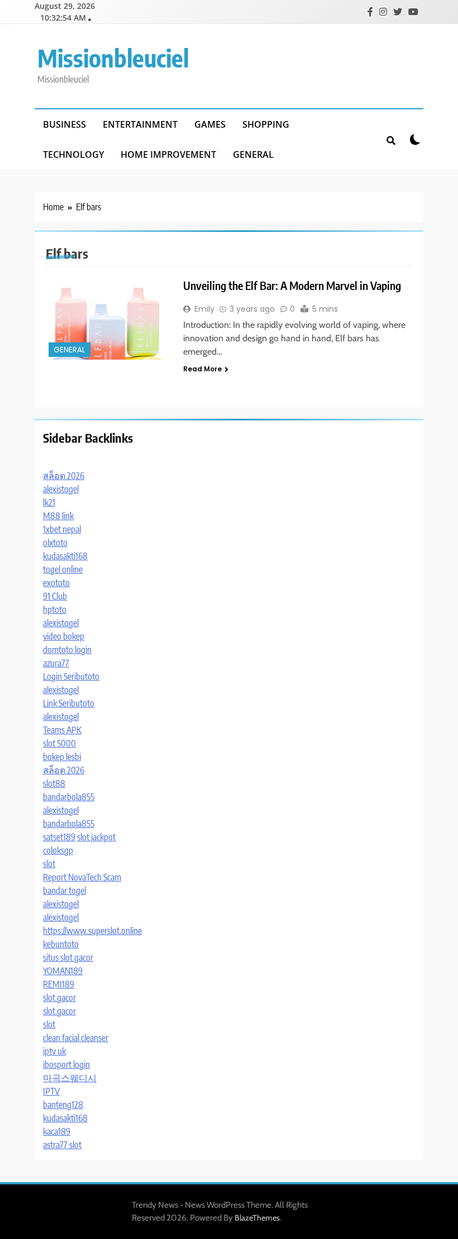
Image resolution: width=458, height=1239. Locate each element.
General (253, 154)
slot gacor (59, 997)
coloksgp (58, 850)
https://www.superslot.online (92, 930)
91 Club (55, 596)
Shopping (265, 124)
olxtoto (55, 542)
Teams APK (62, 729)
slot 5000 (59, 743)
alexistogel (61, 489)
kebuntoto (61, 944)
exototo (56, 582)
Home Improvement (168, 154)
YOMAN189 (63, 970)
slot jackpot (96, 837)
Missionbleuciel (113, 57)
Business (64, 124)
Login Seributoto (71, 676)
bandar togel (64, 890)
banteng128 (63, 1104)
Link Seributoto (68, 703)
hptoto (54, 609)
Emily (204, 308)
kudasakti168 (65, 556)
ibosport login (66, 1064)
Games (210, 124)
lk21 (49, 502)
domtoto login (67, 649)
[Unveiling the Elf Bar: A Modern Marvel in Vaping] (107, 319)
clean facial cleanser (75, 1037)
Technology (73, 154)
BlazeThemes (257, 1218)
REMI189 (58, 984)
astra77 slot (62, 1144)
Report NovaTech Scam (82, 877)
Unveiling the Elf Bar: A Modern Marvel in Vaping (292, 285)
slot (49, 863)
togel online (63, 569)
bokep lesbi (62, 756)
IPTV (51, 1091)
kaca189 (56, 1131)
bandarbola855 (68, 796)
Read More (202, 369)
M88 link (58, 515)
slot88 (54, 783)
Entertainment (140, 124)
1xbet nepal (62, 529)
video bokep (63, 636)
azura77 (56, 663)
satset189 (59, 837)
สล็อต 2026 (63, 475)
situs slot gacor (68, 957)
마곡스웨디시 (70, 1077)
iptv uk (54, 1051)
